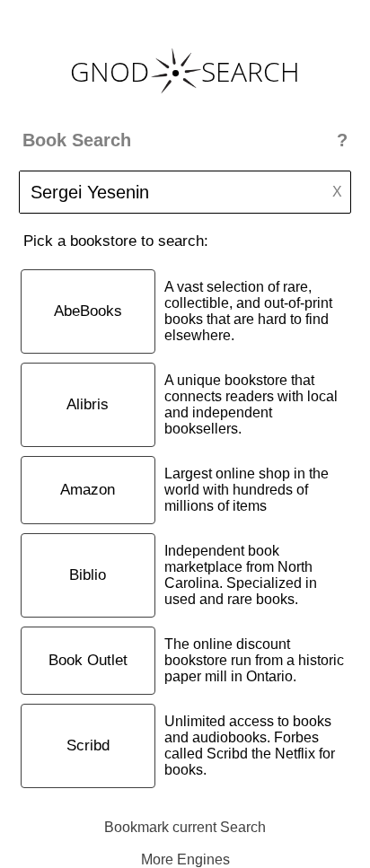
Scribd (88, 745)
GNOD (109, 71)
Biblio (87, 574)
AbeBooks (88, 311)
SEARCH (250, 71)
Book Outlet (88, 660)
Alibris (87, 404)
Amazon (87, 489)
